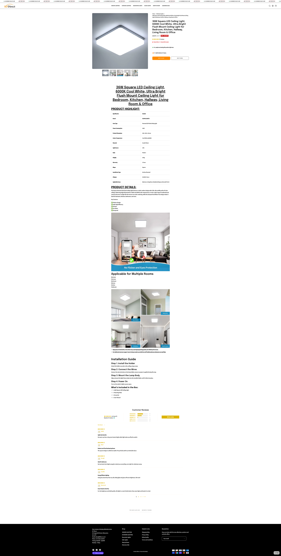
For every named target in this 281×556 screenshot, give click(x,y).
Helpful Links (146, 529)
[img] (101, 429)
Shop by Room (125, 542)
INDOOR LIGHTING (127, 532)
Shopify (146, 551)
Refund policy (145, 537)
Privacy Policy (145, 535)
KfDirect (138, 551)
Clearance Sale (125, 545)
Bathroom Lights (160, 14)
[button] (115, 6)
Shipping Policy (146, 532)
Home (153, 14)
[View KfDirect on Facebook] (100, 550)
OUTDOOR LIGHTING (127, 535)
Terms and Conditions (147, 540)
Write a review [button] (170, 417)
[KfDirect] (9, 6)
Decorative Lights (126, 537)
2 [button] (138, 496)
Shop (123, 529)
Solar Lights (125, 540)
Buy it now (180, 58)
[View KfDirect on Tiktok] (97, 550)
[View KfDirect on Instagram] (93, 550)
